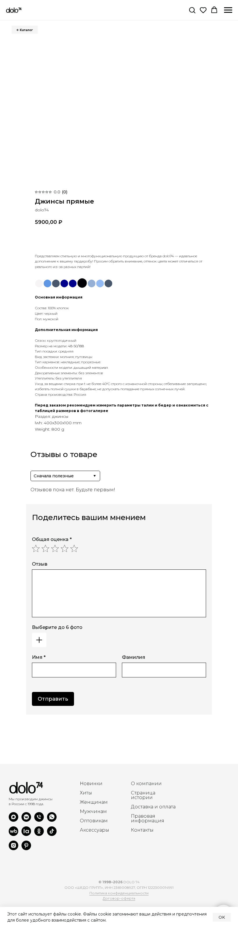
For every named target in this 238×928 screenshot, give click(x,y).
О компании (146, 783)
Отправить (53, 699)
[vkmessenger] (26, 820)
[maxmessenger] (13, 820)
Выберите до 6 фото (57, 627)
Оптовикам (94, 821)
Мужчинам (93, 811)
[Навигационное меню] (228, 10)
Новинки (91, 783)
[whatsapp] (52, 820)
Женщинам (94, 802)
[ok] (39, 834)
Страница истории (143, 795)
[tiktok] (52, 834)
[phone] (39, 820)
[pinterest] (26, 848)
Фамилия (133, 657)
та (173, 807)
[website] (13, 834)
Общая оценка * (52, 539)
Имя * (39, 657)
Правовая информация (147, 818)
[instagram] (13, 848)
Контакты (142, 830)
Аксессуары (94, 830)
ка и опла (159, 807)
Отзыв (39, 564)
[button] (192, 9)
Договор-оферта (119, 898)
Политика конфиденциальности (119, 893)
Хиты (86, 793)
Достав (139, 807)
